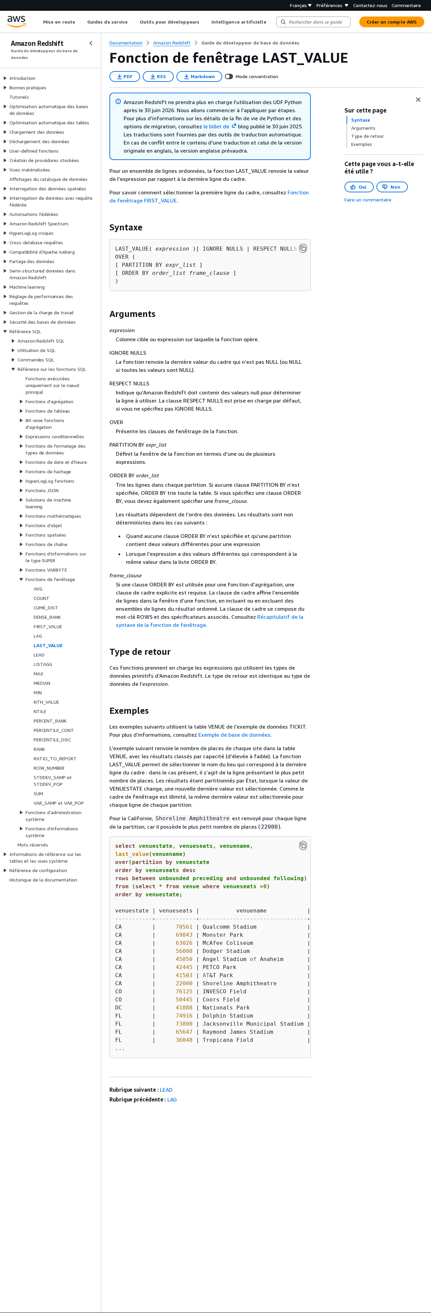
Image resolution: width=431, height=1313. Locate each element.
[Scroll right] (271, 22)
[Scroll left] (38, 22)
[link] (250, 42)
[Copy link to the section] (104, 227)
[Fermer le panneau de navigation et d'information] (418, 99)
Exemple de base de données (234, 734)
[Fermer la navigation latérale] (91, 43)
